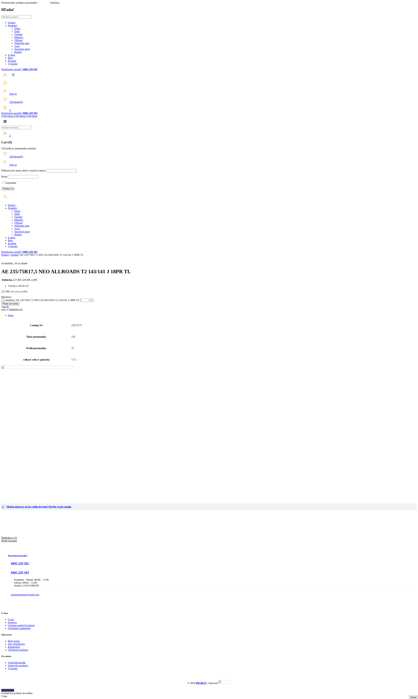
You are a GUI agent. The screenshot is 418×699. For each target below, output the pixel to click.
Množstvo (6, 297)
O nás (11, 619)
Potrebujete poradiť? (12, 69)
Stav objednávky (16, 644)
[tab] (212, 315)
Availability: (7, 263)
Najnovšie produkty (18, 665)
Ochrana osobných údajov (21, 625)
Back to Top (7, 690)
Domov (5, 254)
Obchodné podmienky (19, 628)
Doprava (12, 622)
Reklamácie (14, 647)
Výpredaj (12, 668)
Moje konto (14, 641)
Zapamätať (10, 182)
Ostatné (14, 254)
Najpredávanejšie (17, 662)
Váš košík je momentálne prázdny (18, 148)
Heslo (4, 176)
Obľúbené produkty (18, 649)
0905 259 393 (20, 572)
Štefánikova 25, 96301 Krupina (9, 539)
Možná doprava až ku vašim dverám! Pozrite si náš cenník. (39, 506)
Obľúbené (16, 102)
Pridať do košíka (10, 304)
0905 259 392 (20, 563)
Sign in (13, 94)
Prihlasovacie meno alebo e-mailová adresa (23, 170)
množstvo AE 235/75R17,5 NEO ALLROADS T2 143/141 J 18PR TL (42, 300)
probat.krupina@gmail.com (25, 594)
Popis (11, 315)
